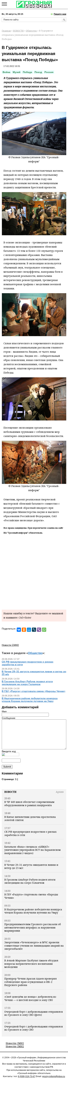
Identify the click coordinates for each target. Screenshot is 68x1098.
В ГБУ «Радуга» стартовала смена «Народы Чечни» (31, 896)
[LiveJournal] (34, 630)
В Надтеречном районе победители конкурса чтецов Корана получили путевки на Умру (33, 911)
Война (6, 72)
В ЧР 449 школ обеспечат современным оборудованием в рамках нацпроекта (29, 803)
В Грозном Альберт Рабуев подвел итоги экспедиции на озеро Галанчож (29, 881)
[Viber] (39, 630)
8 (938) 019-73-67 (26, 1076)
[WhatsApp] (44, 630)
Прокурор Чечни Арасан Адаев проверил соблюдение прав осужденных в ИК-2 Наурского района (30, 982)
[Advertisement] (34, 571)
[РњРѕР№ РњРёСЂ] (29, 630)
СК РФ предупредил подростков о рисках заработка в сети (30, 833)
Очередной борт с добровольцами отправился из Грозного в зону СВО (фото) (33, 1013)
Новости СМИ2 (15, 1043)
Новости (10, 791)
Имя (4, 711)
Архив (60, 791)
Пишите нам (60, 14)
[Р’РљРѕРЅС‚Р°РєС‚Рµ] (19, 630)
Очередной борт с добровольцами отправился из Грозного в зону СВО (33, 1028)
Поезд (38, 72)
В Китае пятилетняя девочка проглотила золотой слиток (30, 818)
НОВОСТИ (18, 30)
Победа (27, 72)
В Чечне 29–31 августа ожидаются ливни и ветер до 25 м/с (31, 866)
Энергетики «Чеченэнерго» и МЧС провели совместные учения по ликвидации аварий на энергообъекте (34, 945)
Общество (31, 30)
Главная (6, 30)
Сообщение (8, 718)
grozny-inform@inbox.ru (53, 1076)
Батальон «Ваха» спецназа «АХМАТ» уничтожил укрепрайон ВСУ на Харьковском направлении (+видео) (32, 850)
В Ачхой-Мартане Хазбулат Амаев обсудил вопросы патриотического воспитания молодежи (31, 964)
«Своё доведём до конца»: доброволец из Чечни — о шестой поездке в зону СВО (30, 998)
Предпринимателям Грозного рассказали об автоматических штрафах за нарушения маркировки (32, 927)
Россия (48, 72)
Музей (16, 72)
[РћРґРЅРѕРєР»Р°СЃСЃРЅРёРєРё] (24, 630)
